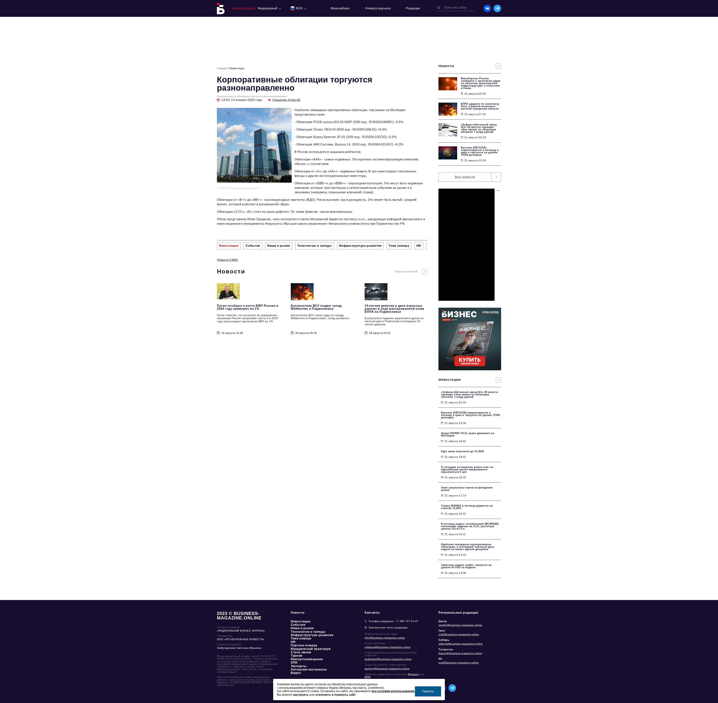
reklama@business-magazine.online (387, 647)
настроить (301, 694)
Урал (441, 630)
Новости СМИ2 (227, 259)
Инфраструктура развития (312, 635)
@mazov (413, 674)
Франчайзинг (340, 8)
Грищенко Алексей (286, 99)
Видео (296, 672)
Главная (222, 68)
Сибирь (443, 639)
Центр (442, 621)
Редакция (413, 8)
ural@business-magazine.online (458, 634)
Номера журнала (378, 8)
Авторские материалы (309, 669)
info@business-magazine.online (385, 637)
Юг (440, 658)
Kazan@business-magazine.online (460, 653)
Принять (428, 691)
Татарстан (445, 649)
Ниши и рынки (302, 628)
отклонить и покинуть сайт (335, 694)
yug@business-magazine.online (458, 662)
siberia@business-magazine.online (460, 643)
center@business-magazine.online (460, 625)
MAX (368, 676)
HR (293, 642)
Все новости (465, 177)
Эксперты (298, 666)
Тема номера (301, 638)
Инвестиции (237, 68)
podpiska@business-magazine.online (388, 659)
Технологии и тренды (308, 631)
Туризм (296, 655)
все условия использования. (393, 691)
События (298, 624)
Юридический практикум (311, 648)
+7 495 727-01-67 (407, 621)
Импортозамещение (307, 659)
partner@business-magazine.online (387, 668)
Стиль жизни (301, 652)
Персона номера (304, 645)
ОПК (294, 662)
